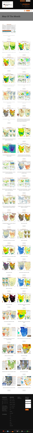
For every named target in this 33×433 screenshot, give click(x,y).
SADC (10, 422)
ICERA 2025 (11, 425)
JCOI (10, 409)
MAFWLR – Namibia (12, 404)
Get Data (9, 39)
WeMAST (11, 411)
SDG (10, 416)
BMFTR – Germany (12, 402)
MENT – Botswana (12, 400)
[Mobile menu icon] (31, 10)
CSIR (10, 418)
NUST (10, 420)
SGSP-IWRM (11, 413)
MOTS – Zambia (12, 407)
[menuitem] (4, 431)
